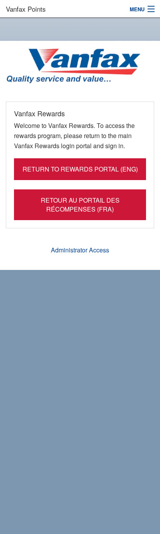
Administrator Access (80, 249)
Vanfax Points (26, 9)
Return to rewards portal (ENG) (80, 169)
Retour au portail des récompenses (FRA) (80, 205)
